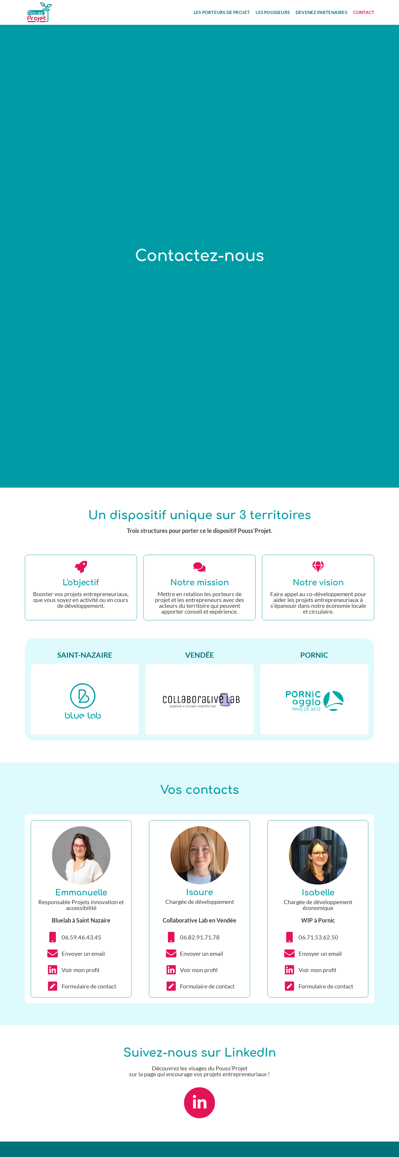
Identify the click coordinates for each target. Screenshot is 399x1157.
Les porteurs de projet (222, 12)
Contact (363, 12)
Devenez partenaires (321, 12)
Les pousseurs (273, 12)
